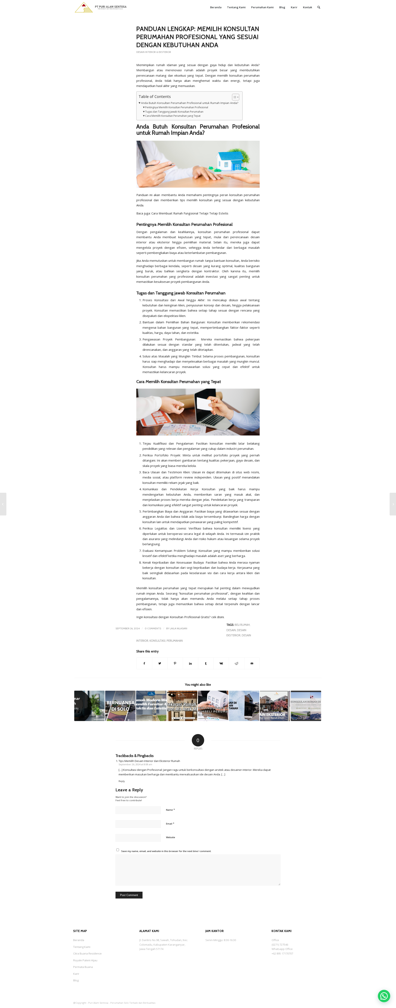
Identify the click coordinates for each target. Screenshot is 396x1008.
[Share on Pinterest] (175, 663)
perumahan (175, 640)
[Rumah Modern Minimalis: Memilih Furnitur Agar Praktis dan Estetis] (151, 706)
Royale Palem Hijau (85, 960)
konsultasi (157, 640)
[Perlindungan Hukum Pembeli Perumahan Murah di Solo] (213, 706)
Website (170, 837)
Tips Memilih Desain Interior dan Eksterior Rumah (149, 761)
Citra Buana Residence (87, 953)
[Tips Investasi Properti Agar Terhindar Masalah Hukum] (393, 504)
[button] (384, 996)
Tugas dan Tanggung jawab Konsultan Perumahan (174, 111)
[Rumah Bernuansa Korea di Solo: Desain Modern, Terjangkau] (120, 706)
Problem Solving (185, 551)
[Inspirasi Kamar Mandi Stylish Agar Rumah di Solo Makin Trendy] (89, 706)
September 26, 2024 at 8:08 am (135, 764)
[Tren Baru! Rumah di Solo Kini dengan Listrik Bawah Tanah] (244, 706)
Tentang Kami (81, 947)
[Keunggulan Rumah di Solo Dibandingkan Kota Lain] (306, 706)
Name (170, 810)
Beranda (78, 940)
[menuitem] (215, 7)
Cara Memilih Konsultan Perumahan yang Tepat (172, 116)
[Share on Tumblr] (205, 663)
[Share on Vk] (221, 663)
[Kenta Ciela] (100, 7)
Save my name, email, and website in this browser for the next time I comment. (166, 851)
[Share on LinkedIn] (190, 663)
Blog (76, 980)
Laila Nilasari (178, 628)
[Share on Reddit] (236, 663)
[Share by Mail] (252, 663)
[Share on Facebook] (144, 663)
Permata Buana (83, 967)
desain (231, 630)
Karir (76, 974)
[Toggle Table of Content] (233, 97)
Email (170, 823)
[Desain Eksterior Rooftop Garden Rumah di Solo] (275, 706)
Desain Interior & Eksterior (153, 52)
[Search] (319, 7)
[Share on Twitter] (159, 663)
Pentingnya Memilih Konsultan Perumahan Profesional (176, 107)
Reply (122, 781)
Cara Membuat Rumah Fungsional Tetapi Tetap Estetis (189, 213)
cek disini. (217, 617)
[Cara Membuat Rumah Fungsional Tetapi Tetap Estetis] (3, 504)
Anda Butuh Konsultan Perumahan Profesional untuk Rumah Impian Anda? (189, 103)
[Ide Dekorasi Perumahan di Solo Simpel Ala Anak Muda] (182, 706)
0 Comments (153, 628)
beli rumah (242, 624)
